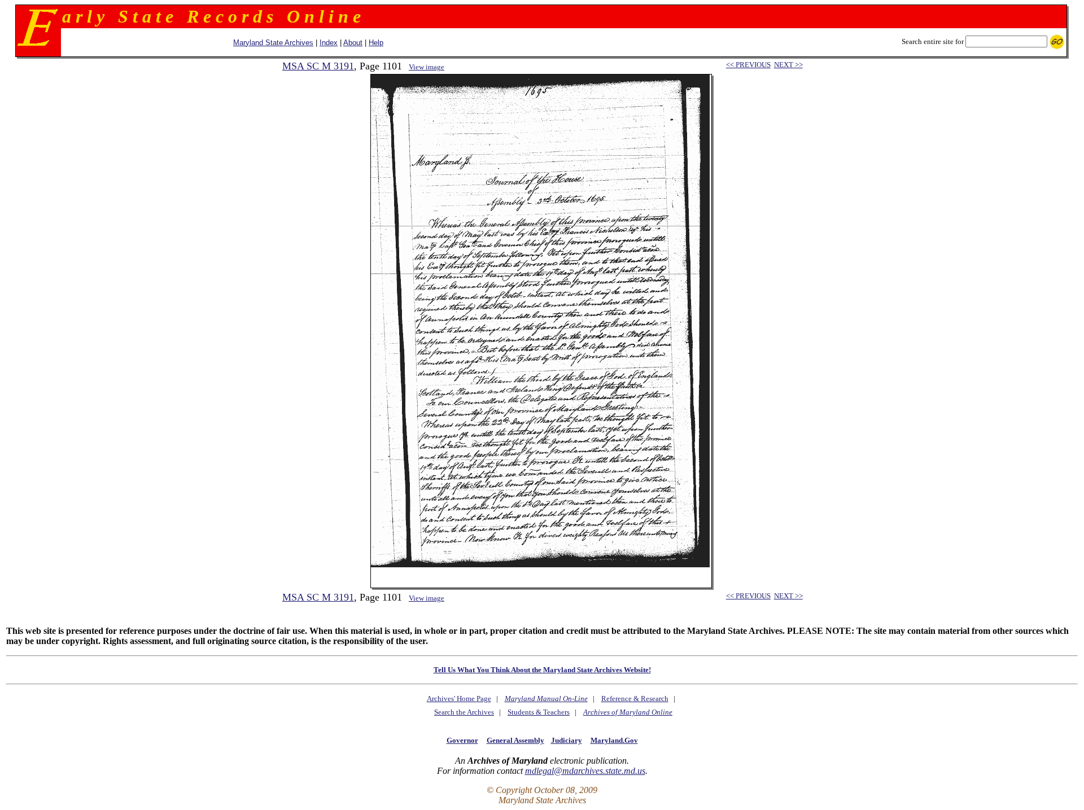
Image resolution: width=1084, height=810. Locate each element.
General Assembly (515, 740)
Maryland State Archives (273, 42)
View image (426, 67)
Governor (462, 740)
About (352, 42)
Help (376, 42)
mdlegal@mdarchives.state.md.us (585, 771)
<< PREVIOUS (748, 64)
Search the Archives (464, 712)
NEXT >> (788, 64)
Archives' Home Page (459, 698)
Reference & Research (634, 698)
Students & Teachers (539, 712)
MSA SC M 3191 (318, 66)
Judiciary (566, 740)
